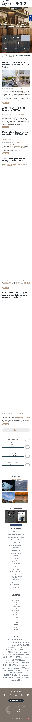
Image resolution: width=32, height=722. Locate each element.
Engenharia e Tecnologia (15, 548)
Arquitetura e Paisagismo (15, 537)
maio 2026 (16, 606)
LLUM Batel (15, 563)
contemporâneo (17, 654)
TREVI (15, 585)
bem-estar (24, 645)
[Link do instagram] (8, 485)
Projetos (15, 577)
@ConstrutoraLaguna (16, 479)
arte (14, 645)
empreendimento (17, 662)
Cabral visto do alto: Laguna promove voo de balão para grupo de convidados (14, 295)
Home (18, 709)
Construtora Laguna (14, 544)
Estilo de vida (14, 552)
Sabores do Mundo (15, 581)
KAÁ (15, 560)
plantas (20, 670)
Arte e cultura (15, 539)
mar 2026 (16, 610)
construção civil (11, 652)
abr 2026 (16, 608)
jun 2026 (16, 604)
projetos (24, 670)
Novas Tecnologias (15, 571)
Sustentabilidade (14, 584)
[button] (30, 23)
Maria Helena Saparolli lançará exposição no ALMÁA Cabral (15, 133)
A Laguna (19, 711)
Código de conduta (22, 713)
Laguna (10, 668)
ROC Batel (15, 579)
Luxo (15, 565)
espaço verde (25, 662)
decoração (17, 657)
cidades (17, 647)
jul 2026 (16, 602)
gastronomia (21, 665)
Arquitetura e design (15, 536)
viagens (18, 680)
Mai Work (15, 569)
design (17, 660)
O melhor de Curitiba (15, 573)
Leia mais (5, 102)
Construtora (15, 542)
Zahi (15, 589)
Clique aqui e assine (16, 524)
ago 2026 (16, 600)
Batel (16, 645)
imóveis (27, 665)
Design (15, 547)
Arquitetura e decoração (14, 534)
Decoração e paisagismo (15, 545)
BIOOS (15, 540)
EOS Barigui (15, 550)
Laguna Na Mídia (15, 561)
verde (27, 677)
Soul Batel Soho (15, 582)
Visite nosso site (16, 8)
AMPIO (15, 532)
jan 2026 (16, 614)
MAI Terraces (15, 568)
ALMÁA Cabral (20, 88)
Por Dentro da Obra (15, 576)
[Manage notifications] (28, 719)
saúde (19, 672)
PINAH (15, 574)
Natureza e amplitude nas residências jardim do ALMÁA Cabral (15, 64)
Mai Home (15, 566)
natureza (15, 670)
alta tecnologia (13, 640)
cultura (25, 654)
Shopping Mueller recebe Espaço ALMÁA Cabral (13, 159)
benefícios (10, 647)
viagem (12, 680)
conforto (22, 647)
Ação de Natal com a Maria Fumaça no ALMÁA (14, 109)
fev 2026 (16, 612)
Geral (15, 555)
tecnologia (24, 675)
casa (13, 647)
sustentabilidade (12, 675)
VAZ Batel (15, 587)
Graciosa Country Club (20, 280)
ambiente (23, 639)
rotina (15, 672)
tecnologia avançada (9, 677)
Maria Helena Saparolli (15, 146)
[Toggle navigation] (28, 3)
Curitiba (9, 119)
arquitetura (8, 642)
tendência (20, 677)
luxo (22, 668)
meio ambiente (8, 670)
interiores (4, 668)
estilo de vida (10, 665)
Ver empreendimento (22, 55)
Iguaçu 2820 (15, 557)
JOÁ (15, 558)
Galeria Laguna (15, 553)
